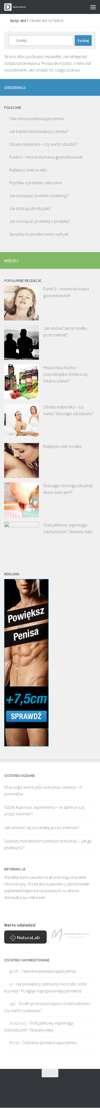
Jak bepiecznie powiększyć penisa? (38, 131)
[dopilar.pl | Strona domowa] (20, 7)
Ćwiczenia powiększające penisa (36, 118)
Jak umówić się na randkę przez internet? (41, 827)
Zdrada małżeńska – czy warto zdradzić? (43, 144)
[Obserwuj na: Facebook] (92, 87)
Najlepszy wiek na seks (28, 170)
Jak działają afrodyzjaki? (30, 208)
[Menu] (93, 7)
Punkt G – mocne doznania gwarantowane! (45, 157)
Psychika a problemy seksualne (35, 182)
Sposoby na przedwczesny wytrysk (38, 234)
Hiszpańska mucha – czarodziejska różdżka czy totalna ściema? (65, 374)
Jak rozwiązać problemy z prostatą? (39, 221)
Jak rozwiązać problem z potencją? (39, 195)
